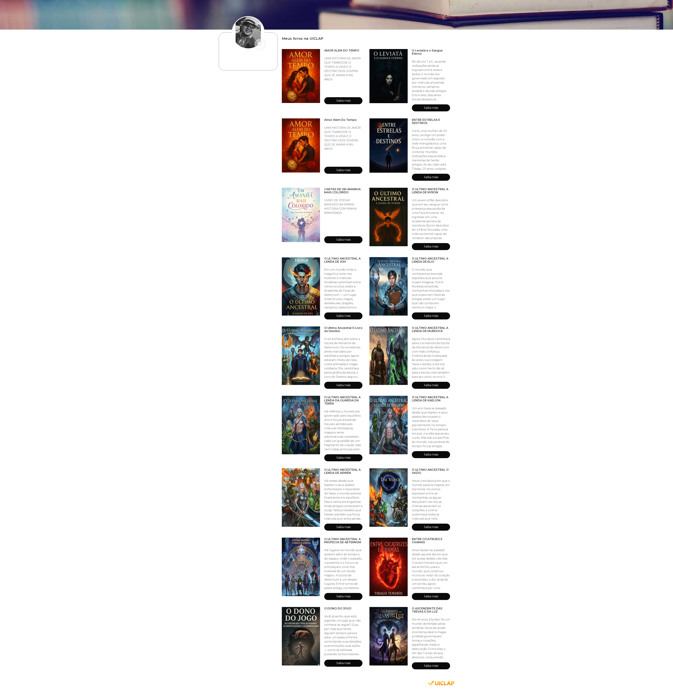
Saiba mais (343, 100)
